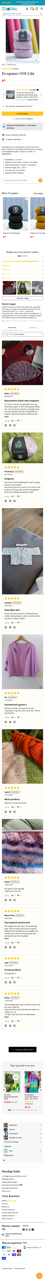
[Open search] (4, 334)
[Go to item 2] (24, 288)
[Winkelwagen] (36, 8)
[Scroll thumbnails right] (40, 288)
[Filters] (9, 334)
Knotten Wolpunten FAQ (10, 1213)
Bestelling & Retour (8, 1179)
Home (4, 65)
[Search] (41, 14)
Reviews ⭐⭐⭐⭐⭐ (9, 1201)
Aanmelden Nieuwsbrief (9, 1188)
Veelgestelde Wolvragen (9, 1182)
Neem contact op (7, 1219)
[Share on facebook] (5, 425)
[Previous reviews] (3, 94)
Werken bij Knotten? (8, 1216)
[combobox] (22, 14)
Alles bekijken (38, 193)
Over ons (5, 1204)
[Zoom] (36, 60)
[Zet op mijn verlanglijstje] (26, 198)
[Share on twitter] (10, 425)
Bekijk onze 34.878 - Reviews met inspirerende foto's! (27, 3)
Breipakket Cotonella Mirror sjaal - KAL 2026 (31, 1097)
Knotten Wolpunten (8, 1210)
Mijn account (6, 1191)
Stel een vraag (22, 298)
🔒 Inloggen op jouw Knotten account (14, 1176)
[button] (7, 69)
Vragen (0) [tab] (33, 327)
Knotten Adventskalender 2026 (11, 1097)
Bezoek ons (5, 1207)
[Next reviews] (41, 94)
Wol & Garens (11, 65)
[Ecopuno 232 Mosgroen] (15, 218)
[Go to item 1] (9, 288)
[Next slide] (41, 1090)
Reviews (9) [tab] (12, 327)
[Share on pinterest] (14, 425)
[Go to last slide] (4, 1090)
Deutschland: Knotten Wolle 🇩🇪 (12, 1185)
